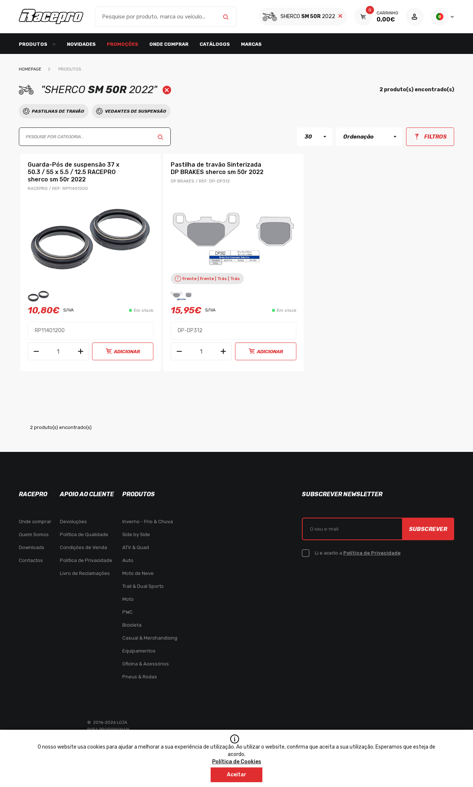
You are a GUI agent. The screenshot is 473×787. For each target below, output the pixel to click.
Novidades (81, 44)
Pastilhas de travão (58, 111)
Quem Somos (34, 534)
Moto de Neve (138, 573)
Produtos (69, 69)
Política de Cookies (236, 762)
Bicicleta (132, 625)
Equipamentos (139, 651)
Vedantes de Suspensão (135, 111)
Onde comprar (168, 44)
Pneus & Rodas (139, 676)
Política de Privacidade (86, 560)
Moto (128, 599)
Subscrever (428, 529)
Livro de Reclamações (85, 573)
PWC (127, 612)
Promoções (122, 44)
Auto (127, 560)
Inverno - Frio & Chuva (147, 521)
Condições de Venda (83, 547)
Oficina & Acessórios (145, 664)
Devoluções (73, 521)
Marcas (251, 44)
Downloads (31, 547)
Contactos (31, 560)
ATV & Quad (135, 547)
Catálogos (215, 44)
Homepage (30, 69)
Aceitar (236, 774)
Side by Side (136, 534)
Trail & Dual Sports (143, 586)
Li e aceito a (358, 553)
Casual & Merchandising (149, 638)
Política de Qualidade (84, 534)
